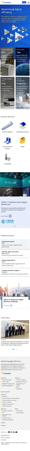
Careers (3, 423)
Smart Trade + (5, 381)
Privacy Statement (5, 437)
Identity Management (7, 385)
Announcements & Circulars (9, 400)
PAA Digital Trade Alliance (6, 415)
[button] (24, 2)
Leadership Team (6, 418)
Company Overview (7, 410)
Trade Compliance (7, 380)
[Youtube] (16, 432)
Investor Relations (6, 406)
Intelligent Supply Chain (8, 383)
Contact (3, 425)
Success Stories (5, 392)
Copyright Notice (5, 435)
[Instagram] (11, 432)
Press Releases (20, 412)
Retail (17, 387)
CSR (3, 412)
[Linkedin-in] (14, 432)
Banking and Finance (21, 381)
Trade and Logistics (21, 380)
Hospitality (19, 389)
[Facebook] (9, 432)
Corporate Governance (8, 404)
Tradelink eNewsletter (8, 420)
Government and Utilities (20, 384)
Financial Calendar (7, 402)
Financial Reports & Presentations (11, 398)
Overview (4, 396)
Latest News (19, 410)
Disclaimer (3, 440)
